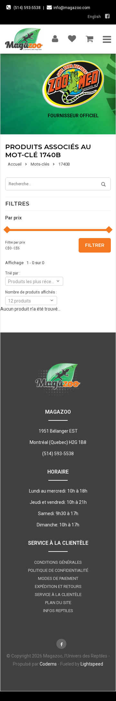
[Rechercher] (101, 184)
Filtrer (94, 245)
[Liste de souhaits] (72, 37)
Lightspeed (92, 664)
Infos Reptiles (58, 610)
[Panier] (89, 37)
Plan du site (58, 602)
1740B (64, 164)
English (94, 16)
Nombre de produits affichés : (31, 292)
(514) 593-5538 (27, 7)
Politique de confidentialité (58, 570)
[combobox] (34, 281)
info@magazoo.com (71, 7)
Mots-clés (40, 164)
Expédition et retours (58, 586)
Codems (48, 664)
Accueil (15, 164)
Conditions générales (58, 562)
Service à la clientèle (58, 594)
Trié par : (12, 273)
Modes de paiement (58, 578)
